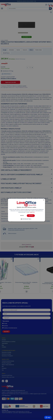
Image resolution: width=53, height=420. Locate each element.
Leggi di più (32, 212)
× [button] (43, 200)
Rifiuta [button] (22, 215)
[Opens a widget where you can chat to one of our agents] (48, 417)
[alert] (26, 210)
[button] (26, 219)
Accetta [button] (31, 215)
